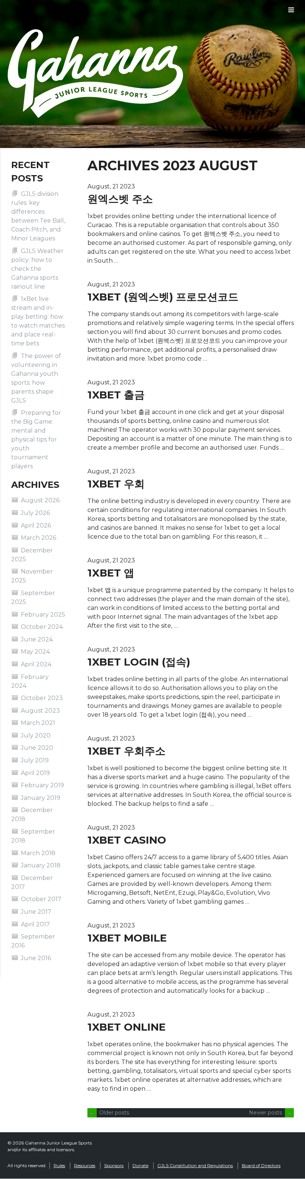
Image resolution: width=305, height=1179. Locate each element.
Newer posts (270, 1112)
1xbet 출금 (116, 394)
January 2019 (40, 797)
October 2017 (41, 899)
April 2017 (35, 924)
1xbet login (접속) (138, 662)
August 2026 (40, 500)
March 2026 (38, 537)
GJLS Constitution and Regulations (195, 1165)
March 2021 (38, 722)
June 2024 (37, 639)
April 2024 (36, 664)
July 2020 (36, 735)
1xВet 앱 (110, 572)
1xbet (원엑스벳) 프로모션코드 (162, 296)
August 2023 (40, 710)
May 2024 (35, 651)
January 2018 (41, 865)
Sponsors (113, 1165)
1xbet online (126, 1027)
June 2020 (37, 747)
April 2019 (35, 772)
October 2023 (42, 698)
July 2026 (35, 512)
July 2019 (35, 760)
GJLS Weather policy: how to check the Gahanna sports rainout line (37, 268)
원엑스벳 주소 (120, 199)
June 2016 (36, 958)
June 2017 (36, 911)
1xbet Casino (126, 840)
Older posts (109, 1112)
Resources (84, 1165)
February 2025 (43, 614)
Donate (140, 1165)
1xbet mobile (127, 938)
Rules (59, 1165)
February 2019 (42, 785)
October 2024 (42, 626)
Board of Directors (261, 1165)
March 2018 (38, 853)
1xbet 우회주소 (126, 751)
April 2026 (36, 525)
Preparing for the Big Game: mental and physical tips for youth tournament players (36, 439)
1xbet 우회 (116, 483)
